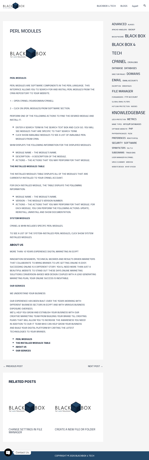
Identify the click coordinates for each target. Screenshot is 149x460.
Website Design (118, 166)
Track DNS (130, 152)
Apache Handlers (119, 29)
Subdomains (118, 152)
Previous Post (13, 366)
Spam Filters (119, 148)
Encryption (116, 86)
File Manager (122, 91)
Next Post (95, 366)
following (76, 185)
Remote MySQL (132, 138)
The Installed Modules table (33, 343)
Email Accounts (130, 80)
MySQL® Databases (132, 124)
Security (117, 143)
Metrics (131, 119)
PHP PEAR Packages (119, 133)
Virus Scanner (118, 162)
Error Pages (127, 86)
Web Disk (129, 162)
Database (117, 68)
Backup (131, 29)
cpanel (119, 61)
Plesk (130, 133)
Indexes (134, 106)
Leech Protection (119, 119)
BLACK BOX (135, 36)
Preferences (119, 138)
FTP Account (131, 97)
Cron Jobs (133, 62)
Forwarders (117, 97)
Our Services (23, 350)
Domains (133, 74)
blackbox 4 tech (106, 6)
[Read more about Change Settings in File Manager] (27, 407)
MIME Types (117, 124)
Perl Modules (24, 339)
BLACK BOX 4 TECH (123, 48)
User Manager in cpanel (122, 157)
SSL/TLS (130, 148)
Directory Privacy (118, 74)
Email (116, 80)
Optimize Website (119, 129)
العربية (135, 6)
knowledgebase (128, 113)
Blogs (123, 6)
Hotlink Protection (121, 106)
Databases (130, 68)
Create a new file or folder (75, 429)
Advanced (119, 24)
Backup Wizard (118, 36)
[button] (144, 5)
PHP (131, 129)
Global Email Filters (121, 101)
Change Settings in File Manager (25, 431)
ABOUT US (21, 347)
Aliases (131, 24)
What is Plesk (130, 166)
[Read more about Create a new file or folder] (73, 407)
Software (130, 142)
